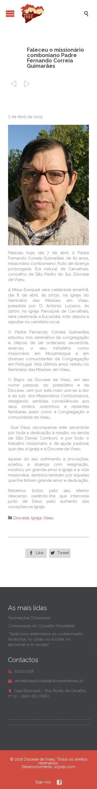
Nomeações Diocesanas (30, 618)
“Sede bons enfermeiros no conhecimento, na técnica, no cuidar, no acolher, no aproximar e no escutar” (46, 639)
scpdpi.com (64, 767)
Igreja (36, 518)
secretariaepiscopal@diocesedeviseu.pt (45, 681)
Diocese (21, 518)
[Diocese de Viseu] (51, 13)
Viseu (48, 518)
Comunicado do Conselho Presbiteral (42, 626)
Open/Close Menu (10, 13)
